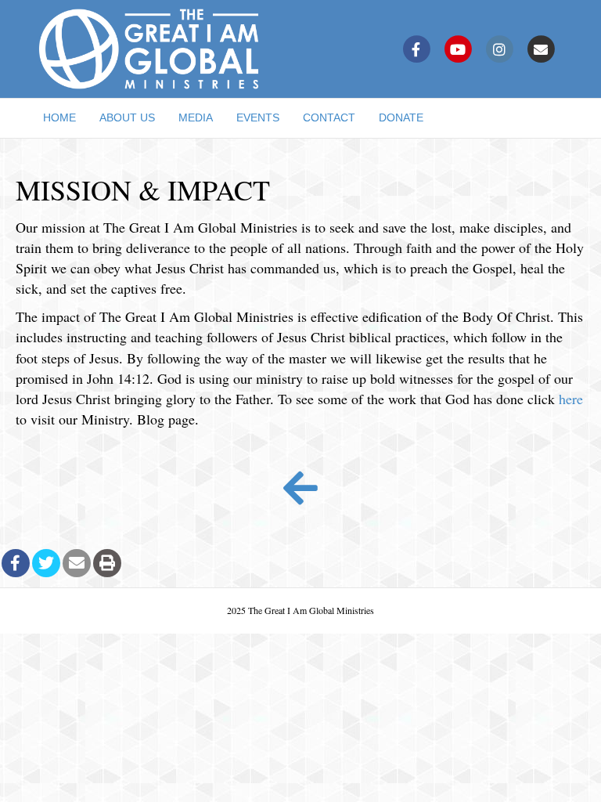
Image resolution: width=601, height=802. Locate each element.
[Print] (107, 563)
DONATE (401, 117)
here (571, 398)
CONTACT (329, 117)
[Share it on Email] (77, 563)
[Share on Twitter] (46, 563)
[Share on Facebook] (16, 563)
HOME (59, 117)
